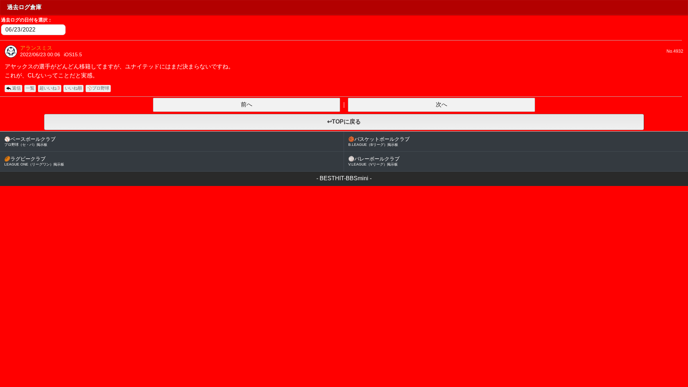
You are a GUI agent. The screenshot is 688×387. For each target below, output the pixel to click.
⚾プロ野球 (98, 88)
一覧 (30, 88)
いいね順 (73, 88)
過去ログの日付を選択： (26, 20)
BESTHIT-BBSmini (344, 178)
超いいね (49, 88)
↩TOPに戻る (344, 122)
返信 (16, 88)
